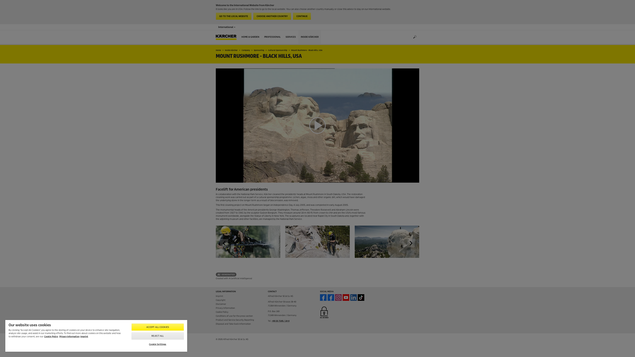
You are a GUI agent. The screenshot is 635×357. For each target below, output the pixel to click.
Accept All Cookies (157, 327)
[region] (96, 336)
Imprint (84, 336)
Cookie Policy (51, 336)
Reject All (157, 336)
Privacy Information (69, 336)
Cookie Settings (157, 344)
